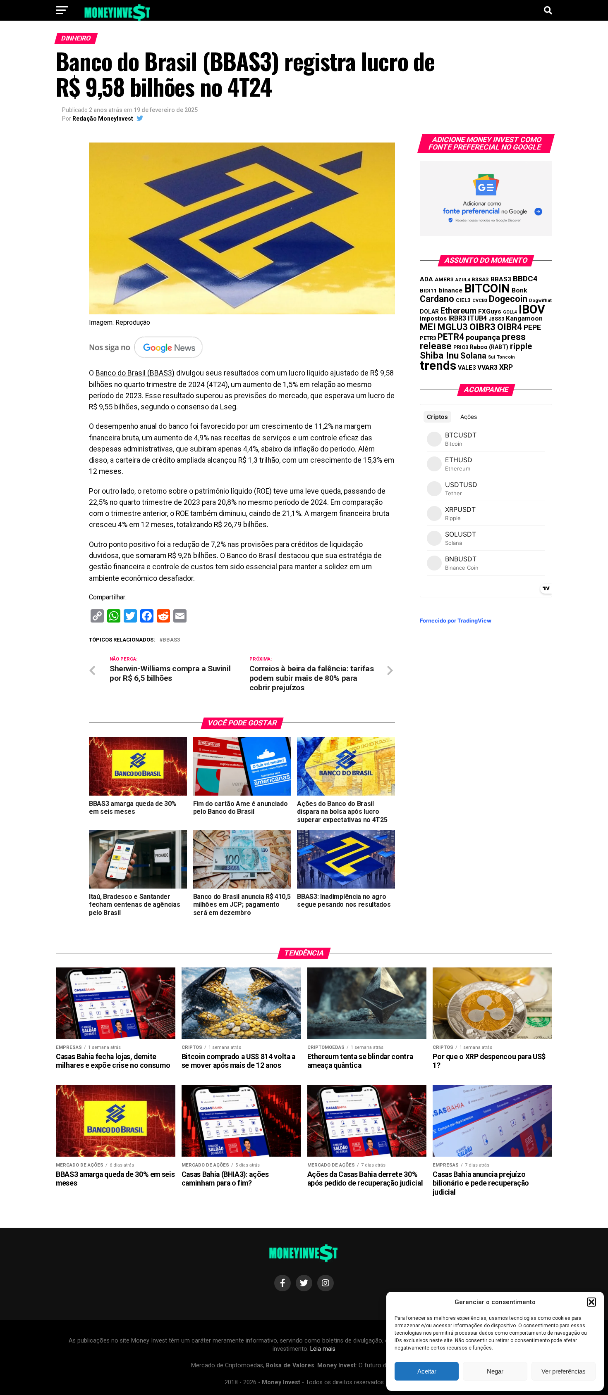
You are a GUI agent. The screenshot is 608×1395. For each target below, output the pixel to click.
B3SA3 (480, 279)
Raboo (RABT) (489, 347)
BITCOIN (487, 288)
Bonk (519, 290)
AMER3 (444, 279)
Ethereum (458, 311)
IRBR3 (457, 318)
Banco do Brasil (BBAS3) (135, 373)
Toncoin (506, 357)
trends (438, 366)
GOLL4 (510, 312)
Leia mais (322, 1348)
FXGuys (489, 311)
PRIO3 (460, 347)
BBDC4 (525, 278)
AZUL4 (462, 280)
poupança (483, 337)
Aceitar (426, 1371)
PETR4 (451, 337)
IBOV (532, 309)
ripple (521, 346)
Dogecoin (508, 299)
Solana (473, 356)
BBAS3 (171, 640)
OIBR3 (482, 326)
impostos (433, 318)
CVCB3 (479, 300)
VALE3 (467, 367)
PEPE (532, 327)
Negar (495, 1371)
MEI (428, 327)
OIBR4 (509, 327)
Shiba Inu (439, 355)
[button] (591, 1302)
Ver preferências (563, 1371)
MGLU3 (453, 327)
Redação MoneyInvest (102, 118)
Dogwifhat (540, 300)
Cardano (437, 299)
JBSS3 (496, 319)
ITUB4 (477, 318)
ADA (426, 279)
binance (450, 290)
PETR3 (428, 338)
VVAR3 (487, 367)
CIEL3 (463, 300)
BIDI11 (428, 291)
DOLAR (429, 311)
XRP (506, 367)
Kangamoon (524, 318)
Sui (491, 357)
